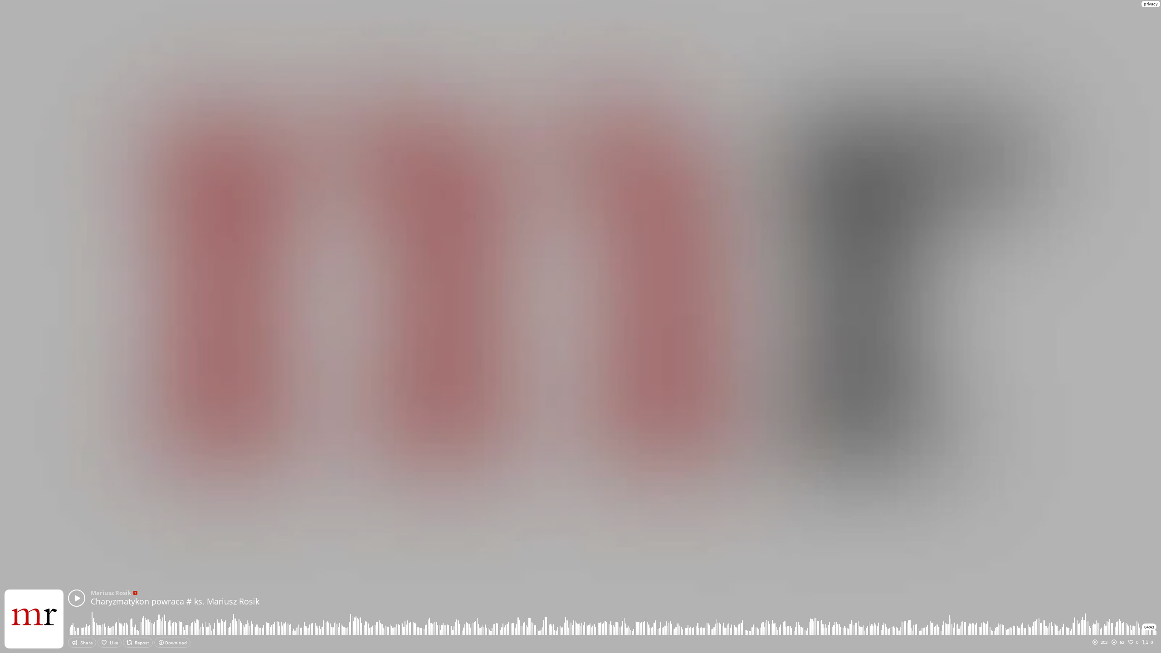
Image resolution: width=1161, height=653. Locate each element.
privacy (1151, 4)
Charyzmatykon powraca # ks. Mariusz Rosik (175, 601)
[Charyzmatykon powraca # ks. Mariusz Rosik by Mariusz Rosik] (76, 598)
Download (175, 642)
